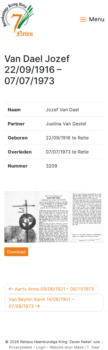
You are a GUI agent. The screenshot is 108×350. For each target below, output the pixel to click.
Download (16, 251)
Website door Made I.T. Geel (74, 347)
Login (41, 347)
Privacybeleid (20, 347)
